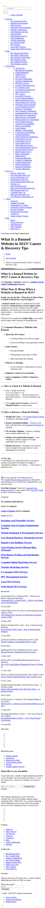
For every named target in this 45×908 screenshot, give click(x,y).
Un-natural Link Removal (25, 90)
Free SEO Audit (37, 490)
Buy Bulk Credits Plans (19, 55)
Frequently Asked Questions (21, 207)
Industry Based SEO (13, 862)
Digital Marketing (17, 38)
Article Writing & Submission (26, 137)
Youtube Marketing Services (15, 567)
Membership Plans (13, 854)
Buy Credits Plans (12, 856)
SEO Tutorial (11, 258)
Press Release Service (19, 36)
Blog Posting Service (23, 152)
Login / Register (17, 15)
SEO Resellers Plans (18, 60)
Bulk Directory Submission (25, 115)
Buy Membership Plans (19, 53)
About (8, 199)
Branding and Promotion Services (17, 520)
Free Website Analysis (19, 64)
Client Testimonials (13, 842)
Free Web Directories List (20, 175)
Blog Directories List (18, 186)
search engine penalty (14, 762)
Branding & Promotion (19, 23)
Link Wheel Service (22, 143)
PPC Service (15, 45)
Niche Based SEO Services (21, 49)
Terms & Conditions (13, 899)
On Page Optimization (23, 79)
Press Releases (16, 225)
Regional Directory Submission (27, 120)
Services (9, 19)
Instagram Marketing (23, 167)
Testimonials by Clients (19, 205)
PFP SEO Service (22, 83)
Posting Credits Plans (14, 858)
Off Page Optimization (24, 81)
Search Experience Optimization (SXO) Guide (18, 642)
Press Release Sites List (19, 180)
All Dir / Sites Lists (18, 173)
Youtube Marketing (18, 40)
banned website (12, 756)
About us (9, 829)
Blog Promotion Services (24, 100)
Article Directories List (19, 177)
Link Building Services (19, 32)
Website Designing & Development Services (22, 533)
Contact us (10, 838)
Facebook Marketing (23, 158)
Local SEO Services (18, 47)
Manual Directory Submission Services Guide (18, 652)
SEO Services (16, 25)
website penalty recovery (15, 767)
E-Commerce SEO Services (14, 572)
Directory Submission (19, 30)
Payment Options (17, 210)
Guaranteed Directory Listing (26, 113)
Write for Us (15, 229)
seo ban (9, 764)
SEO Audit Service (22, 92)
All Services (10, 66)
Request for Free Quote (19, 212)
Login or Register (8, 511)
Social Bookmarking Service (26, 147)
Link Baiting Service (23, 141)
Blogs (13, 220)
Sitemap (9, 844)
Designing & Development (21, 28)
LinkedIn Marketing (23, 162)
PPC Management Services (14, 577)
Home (8, 254)
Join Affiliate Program (19, 62)
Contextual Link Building (25, 132)
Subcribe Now (29, 786)
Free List (9, 171)
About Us (14, 201)
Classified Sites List (18, 192)
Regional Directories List (20, 195)
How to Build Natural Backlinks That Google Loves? (21, 677)
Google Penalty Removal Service (17, 480)
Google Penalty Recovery (25, 85)
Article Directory (17, 222)
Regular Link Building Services (16, 542)
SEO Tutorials (16, 227)
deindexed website (13, 760)
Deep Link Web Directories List (23, 188)
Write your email (8, 884)
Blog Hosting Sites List (19, 190)
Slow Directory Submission (25, 111)
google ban (10, 758)
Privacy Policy (11, 897)
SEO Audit (24, 419)
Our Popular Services (19, 21)
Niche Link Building (23, 126)
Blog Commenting (22, 154)
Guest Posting (16, 34)
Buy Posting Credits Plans (20, 58)
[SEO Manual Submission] (4, 789)
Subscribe (5, 889)
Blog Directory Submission (25, 117)
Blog (7, 218)
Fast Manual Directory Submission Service (22, 537)
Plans (8, 51)
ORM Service (20, 75)
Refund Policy (11, 902)
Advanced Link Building (24, 124)
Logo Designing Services (25, 107)
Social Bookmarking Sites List (22, 182)
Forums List (15, 184)
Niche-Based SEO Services (14, 586)
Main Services (11, 832)
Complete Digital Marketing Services (19, 562)
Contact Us (15, 214)
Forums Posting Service (24, 150)
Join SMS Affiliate (13, 860)
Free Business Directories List (22, 197)
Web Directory (11, 869)
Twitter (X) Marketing (23, 160)
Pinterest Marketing (22, 165)
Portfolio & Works (17, 203)
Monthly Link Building (24, 130)
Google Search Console (35, 417)
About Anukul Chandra (19, 216)
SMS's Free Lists (12, 865)
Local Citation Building (24, 98)
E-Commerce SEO (18, 43)
